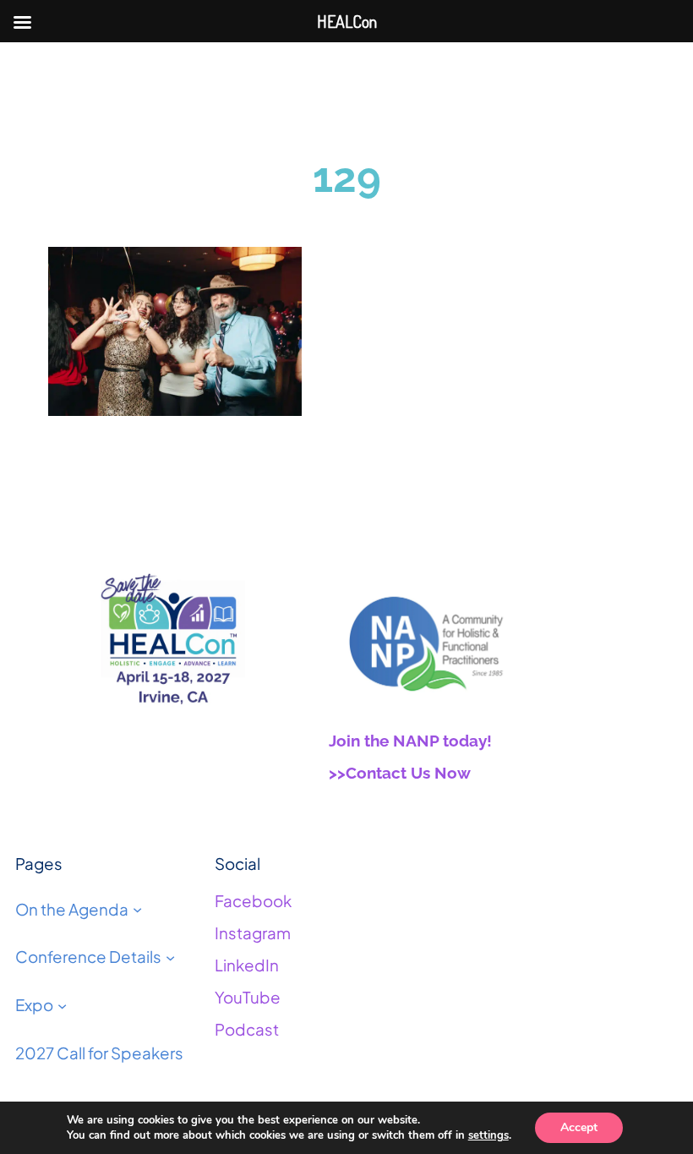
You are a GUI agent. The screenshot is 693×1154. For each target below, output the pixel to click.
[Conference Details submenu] (170, 957)
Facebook (253, 901)
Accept (579, 1127)
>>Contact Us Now (400, 772)
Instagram (253, 933)
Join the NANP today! (410, 740)
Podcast (247, 1029)
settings (488, 1135)
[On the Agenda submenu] (137, 909)
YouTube (248, 997)
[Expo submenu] (62, 1005)
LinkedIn (247, 965)
